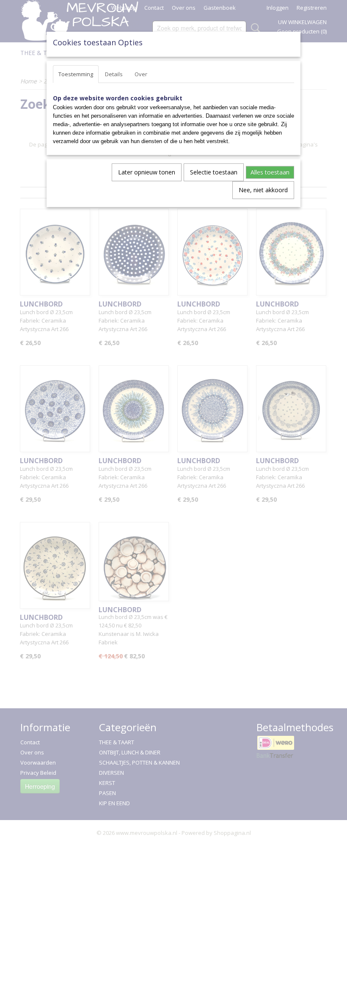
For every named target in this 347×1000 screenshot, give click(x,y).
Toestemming (75, 74)
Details (114, 74)
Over (141, 74)
